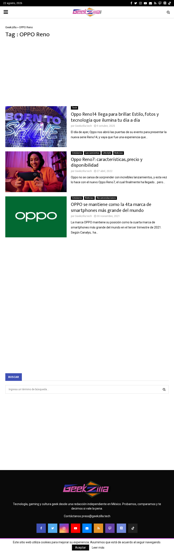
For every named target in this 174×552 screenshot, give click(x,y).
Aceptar (80, 547)
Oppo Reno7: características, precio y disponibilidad (106, 162)
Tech (74, 108)
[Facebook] (41, 528)
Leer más (98, 547)
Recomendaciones (106, 198)
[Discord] (165, 3)
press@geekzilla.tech (96, 516)
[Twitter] (52, 528)
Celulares (77, 153)
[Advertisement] (87, 72)
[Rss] (98, 528)
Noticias (118, 153)
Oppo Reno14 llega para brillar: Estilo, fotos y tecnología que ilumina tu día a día (115, 117)
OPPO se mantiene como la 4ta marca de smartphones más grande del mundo (111, 207)
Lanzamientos (92, 153)
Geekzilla (11, 27)
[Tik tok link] (169, 3)
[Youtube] (75, 528)
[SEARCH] (164, 389)
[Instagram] (64, 528)
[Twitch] (110, 528)
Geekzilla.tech (83, 125)
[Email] (87, 528)
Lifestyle (107, 153)
